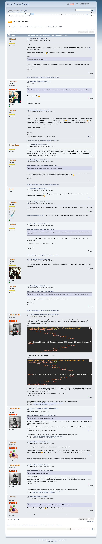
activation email (20, 11)
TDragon (13, 202)
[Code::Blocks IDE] (9, 106)
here (42, 299)
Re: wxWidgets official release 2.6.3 (40, 81)
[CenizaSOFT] (9, 282)
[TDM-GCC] (9, 220)
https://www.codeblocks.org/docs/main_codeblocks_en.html (48, 402)
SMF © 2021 (46, 539)
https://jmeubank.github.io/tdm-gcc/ (35, 215)
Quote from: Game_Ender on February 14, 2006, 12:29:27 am (42, 165)
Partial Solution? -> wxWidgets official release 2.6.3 (44, 314)
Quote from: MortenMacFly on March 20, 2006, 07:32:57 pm (41, 415)
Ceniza (12, 259)
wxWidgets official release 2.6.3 (39, 38)
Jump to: (68, 529)
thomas (13, 442)
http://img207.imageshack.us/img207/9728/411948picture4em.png (43, 77)
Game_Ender (14, 145)
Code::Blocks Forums (18, 4)
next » (93, 29)
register (25, 10)
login (21, 10)
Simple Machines (53, 539)
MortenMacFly (15, 315)
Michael (13, 39)
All (14, 32)
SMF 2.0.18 (39, 539)
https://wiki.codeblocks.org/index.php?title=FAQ (44, 404)
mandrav (13, 81)
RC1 (90, 47)
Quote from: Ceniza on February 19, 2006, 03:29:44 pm (40, 291)
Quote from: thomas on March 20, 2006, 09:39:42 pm (40, 470)
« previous (88, 29)
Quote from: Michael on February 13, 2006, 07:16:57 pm (40, 229)
